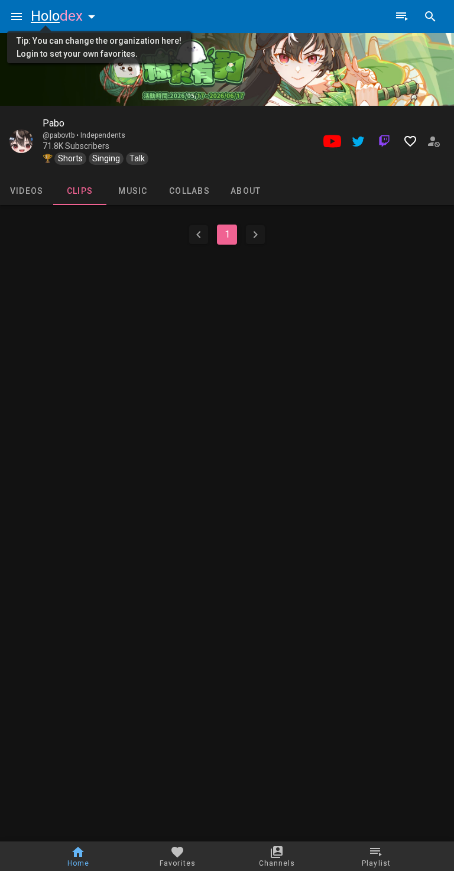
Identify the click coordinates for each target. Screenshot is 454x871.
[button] (65, 16)
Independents (102, 135)
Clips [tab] (80, 191)
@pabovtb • (61, 135)
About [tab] (246, 191)
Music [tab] (132, 191)
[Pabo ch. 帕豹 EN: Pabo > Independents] (21, 141)
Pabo (53, 123)
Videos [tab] (27, 191)
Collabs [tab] (189, 191)
